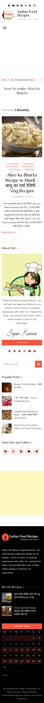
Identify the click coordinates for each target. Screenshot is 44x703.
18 (10, 655)
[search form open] (34, 5)
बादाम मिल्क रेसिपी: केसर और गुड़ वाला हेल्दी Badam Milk (27, 596)
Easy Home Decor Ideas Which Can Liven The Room (27, 427)
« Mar (4, 675)
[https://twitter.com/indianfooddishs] (21, 451)
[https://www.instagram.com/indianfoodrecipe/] (13, 451)
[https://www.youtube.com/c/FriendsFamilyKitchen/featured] (29, 451)
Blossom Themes (23, 695)
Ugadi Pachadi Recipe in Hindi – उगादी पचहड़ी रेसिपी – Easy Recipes (26, 414)
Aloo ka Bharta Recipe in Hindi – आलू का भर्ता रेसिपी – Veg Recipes (22, 183)
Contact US (22, 342)
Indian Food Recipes (27, 13)
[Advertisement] (22, 54)
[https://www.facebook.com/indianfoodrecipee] (5, 451)
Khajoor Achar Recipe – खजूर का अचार (28, 386)
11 (10, 649)
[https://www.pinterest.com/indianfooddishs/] (36, 451)
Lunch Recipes (15, 170)
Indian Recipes (28, 167)
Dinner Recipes (12, 164)
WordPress (22, 698)
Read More (7, 232)
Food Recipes (12, 167)
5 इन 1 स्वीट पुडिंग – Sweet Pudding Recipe (25, 399)
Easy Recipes (28, 164)
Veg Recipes (30, 170)
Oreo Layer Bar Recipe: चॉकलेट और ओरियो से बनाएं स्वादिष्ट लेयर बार (25, 611)
